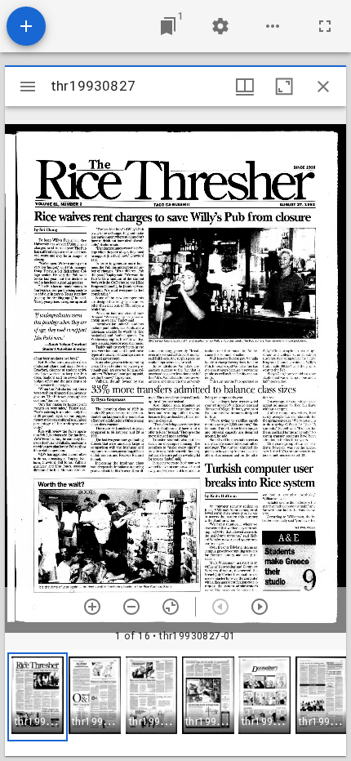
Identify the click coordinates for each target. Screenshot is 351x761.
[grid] (175, 703)
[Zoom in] (92, 606)
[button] (37, 696)
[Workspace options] (272, 26)
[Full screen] (324, 26)
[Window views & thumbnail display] (244, 86)
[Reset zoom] (170, 606)
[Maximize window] (284, 86)
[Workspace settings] (220, 26)
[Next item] (259, 606)
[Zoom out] (131, 606)
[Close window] (323, 86)
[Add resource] (26, 26)
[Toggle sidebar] (27, 86)
